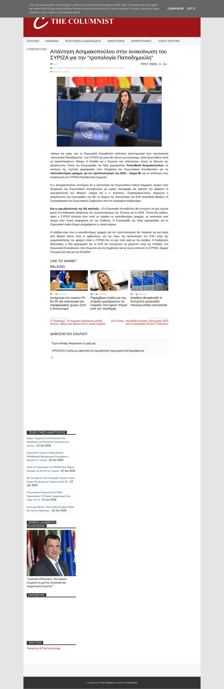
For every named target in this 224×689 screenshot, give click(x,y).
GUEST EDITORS (169, 41)
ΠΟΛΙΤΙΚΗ (33, 41)
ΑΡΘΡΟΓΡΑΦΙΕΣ (141, 41)
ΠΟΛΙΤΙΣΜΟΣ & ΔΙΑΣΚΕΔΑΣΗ (83, 41)
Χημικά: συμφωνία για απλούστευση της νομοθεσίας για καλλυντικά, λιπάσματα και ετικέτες (48, 442)
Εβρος (81, 68)
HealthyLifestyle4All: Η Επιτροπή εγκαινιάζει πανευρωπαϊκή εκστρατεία (149, 301)
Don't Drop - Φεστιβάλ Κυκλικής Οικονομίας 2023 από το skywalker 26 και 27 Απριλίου (139, 322)
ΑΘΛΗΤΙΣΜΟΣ (116, 41)
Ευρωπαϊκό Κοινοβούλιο (104, 68)
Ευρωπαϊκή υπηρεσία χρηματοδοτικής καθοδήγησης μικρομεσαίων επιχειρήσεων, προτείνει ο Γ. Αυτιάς (48, 456)
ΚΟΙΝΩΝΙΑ (52, 41)
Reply (55, 64)
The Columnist (107, 683)
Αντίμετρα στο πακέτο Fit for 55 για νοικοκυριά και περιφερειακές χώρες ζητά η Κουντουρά (68, 303)
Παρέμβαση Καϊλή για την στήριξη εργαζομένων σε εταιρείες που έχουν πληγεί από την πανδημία (108, 303)
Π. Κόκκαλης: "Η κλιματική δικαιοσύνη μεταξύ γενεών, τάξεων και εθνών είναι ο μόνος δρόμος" (78, 322)
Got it (191, 8)
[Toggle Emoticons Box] (52, 357)
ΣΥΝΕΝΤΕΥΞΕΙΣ (37, 49)
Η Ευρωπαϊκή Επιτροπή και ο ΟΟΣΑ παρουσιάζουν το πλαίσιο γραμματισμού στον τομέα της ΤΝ (48, 496)
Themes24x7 (132, 683)
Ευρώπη (119, 68)
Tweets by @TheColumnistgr (44, 648)
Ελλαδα (88, 68)
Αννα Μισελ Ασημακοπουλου (65, 68)
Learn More (176, 8)
